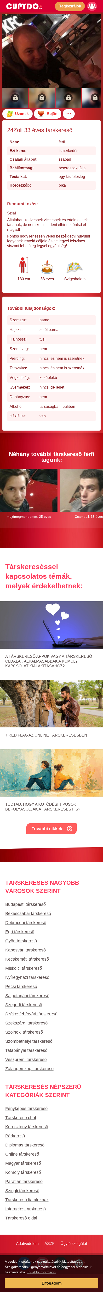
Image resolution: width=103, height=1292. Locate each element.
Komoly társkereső (23, 1172)
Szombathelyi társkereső (28, 1041)
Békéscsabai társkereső (28, 913)
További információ (41, 1272)
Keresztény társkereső (26, 1127)
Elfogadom (52, 1283)
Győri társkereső (21, 941)
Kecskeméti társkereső (27, 959)
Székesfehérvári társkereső (31, 1014)
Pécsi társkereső (21, 986)
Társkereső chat (20, 1117)
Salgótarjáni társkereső (27, 995)
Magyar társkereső (23, 1163)
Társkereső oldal (21, 1218)
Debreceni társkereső (25, 922)
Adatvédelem (27, 1244)
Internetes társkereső (25, 1209)
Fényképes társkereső (26, 1108)
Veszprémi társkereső (26, 1059)
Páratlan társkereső (24, 1181)
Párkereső (15, 1136)
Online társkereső (22, 1154)
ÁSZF (50, 1244)
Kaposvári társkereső (25, 950)
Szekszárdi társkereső (26, 1023)
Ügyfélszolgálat (74, 1244)
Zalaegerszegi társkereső (29, 1069)
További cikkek (47, 828)
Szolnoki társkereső (24, 1032)
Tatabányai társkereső (26, 1050)
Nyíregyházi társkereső (27, 977)
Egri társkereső (19, 932)
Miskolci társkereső (23, 968)
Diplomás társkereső (25, 1145)
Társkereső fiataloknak (27, 1200)
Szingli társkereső (22, 1190)
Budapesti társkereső (25, 904)
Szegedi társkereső (23, 1005)
